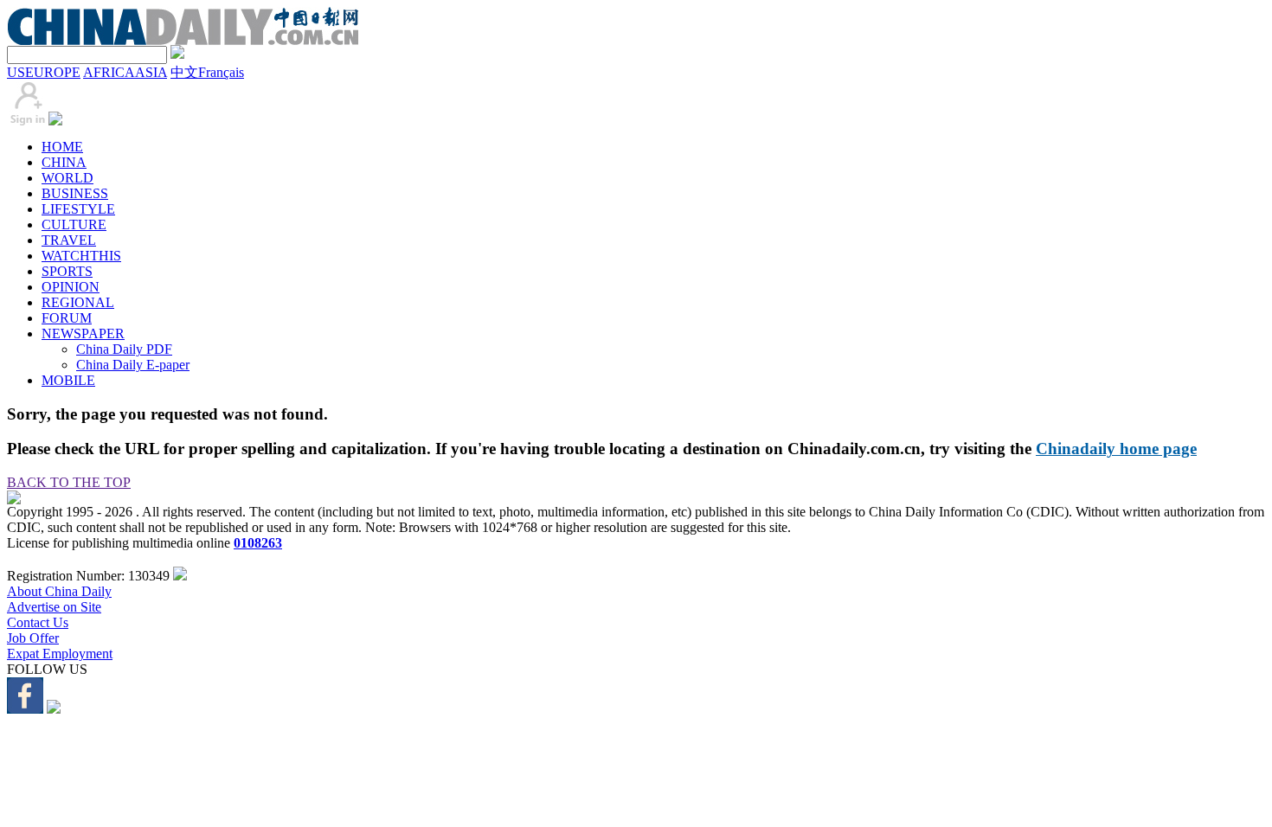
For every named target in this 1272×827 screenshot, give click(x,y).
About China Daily (59, 591)
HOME (62, 146)
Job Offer (33, 638)
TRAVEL (69, 240)
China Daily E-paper (133, 364)
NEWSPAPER (83, 333)
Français (221, 72)
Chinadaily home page (1116, 448)
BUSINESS (75, 193)
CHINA (64, 162)
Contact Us (37, 622)
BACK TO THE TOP (69, 482)
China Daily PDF (124, 349)
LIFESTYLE (78, 209)
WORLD (67, 177)
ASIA (151, 72)
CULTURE (74, 224)
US (16, 72)
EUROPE (52, 72)
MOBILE (68, 380)
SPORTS (67, 271)
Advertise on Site (54, 606)
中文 (184, 72)
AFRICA (109, 72)
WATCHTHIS (81, 255)
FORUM (67, 318)
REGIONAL (78, 302)
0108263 (258, 542)
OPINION (71, 286)
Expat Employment (59, 653)
